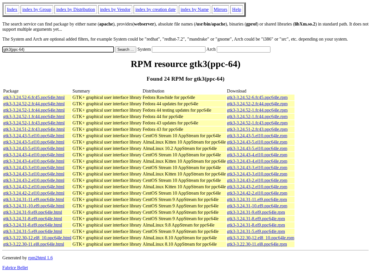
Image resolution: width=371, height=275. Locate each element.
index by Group (36, 9)
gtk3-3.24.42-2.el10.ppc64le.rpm (257, 193)
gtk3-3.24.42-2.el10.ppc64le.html (33, 193)
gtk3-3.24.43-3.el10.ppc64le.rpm (257, 167)
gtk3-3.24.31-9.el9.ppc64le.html (32, 212)
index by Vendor (115, 9)
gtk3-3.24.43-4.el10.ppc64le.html (33, 154)
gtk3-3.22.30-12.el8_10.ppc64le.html (37, 237)
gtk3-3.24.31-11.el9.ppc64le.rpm (257, 199)
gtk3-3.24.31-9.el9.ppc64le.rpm (256, 212)
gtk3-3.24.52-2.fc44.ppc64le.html (34, 103)
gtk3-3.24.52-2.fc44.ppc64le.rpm (257, 103)
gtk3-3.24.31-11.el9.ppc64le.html (33, 199)
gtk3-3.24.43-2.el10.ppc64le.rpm (257, 180)
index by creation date (155, 9)
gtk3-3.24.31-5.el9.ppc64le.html (32, 231)
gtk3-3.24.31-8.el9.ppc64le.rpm (256, 218)
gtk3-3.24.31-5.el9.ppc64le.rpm (256, 231)
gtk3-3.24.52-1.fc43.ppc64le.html (34, 122)
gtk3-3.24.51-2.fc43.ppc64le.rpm (257, 129)
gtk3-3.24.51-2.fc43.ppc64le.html (34, 129)
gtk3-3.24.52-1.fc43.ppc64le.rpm (257, 122)
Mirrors (220, 9)
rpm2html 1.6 (40, 257)
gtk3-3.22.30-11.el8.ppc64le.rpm (257, 244)
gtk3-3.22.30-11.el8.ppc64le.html (33, 244)
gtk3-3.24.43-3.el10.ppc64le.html (33, 167)
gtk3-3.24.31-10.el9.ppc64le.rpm (257, 205)
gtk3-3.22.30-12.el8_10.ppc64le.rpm (260, 237)
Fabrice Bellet (15, 267)
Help (236, 9)
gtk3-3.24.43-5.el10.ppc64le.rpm (257, 135)
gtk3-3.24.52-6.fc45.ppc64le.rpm (257, 97)
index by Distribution (75, 9)
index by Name (195, 9)
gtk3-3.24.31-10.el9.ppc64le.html (33, 205)
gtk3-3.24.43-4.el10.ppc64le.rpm (257, 154)
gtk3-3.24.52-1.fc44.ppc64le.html (34, 110)
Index (12, 9)
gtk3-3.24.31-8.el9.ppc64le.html (32, 218)
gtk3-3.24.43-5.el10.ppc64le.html (33, 135)
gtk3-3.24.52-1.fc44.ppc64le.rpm (257, 110)
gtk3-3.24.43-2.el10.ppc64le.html (33, 180)
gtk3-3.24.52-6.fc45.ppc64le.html (34, 97)
